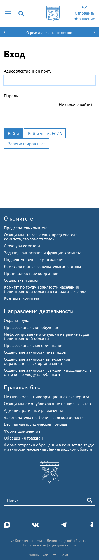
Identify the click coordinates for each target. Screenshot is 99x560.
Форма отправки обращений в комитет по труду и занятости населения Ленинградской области (48, 447)
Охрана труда (16, 320)
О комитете (18, 218)
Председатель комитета (26, 227)
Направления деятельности (38, 311)
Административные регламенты (33, 410)
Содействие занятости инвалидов (35, 352)
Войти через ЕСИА (45, 133)
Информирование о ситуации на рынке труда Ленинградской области (46, 336)
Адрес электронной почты (28, 71)
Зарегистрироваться (26, 143)
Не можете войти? (75, 104)
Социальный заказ (21, 280)
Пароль (11, 95)
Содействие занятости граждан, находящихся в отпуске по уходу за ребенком (48, 372)
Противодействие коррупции (31, 273)
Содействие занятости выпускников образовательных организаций (37, 361)
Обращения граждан (23, 438)
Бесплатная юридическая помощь (35, 424)
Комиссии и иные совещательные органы (42, 266)
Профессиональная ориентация (33, 345)
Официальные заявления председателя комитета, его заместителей (40, 236)
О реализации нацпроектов (49, 32)
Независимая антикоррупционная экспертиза (46, 396)
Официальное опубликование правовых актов (47, 403)
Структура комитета (22, 245)
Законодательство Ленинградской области (44, 417)
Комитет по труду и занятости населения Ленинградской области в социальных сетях (45, 289)
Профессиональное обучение (31, 327)
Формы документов (22, 431)
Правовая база (23, 387)
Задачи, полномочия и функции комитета (42, 252)
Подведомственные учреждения (34, 259)
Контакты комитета (21, 298)
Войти (13, 133)
